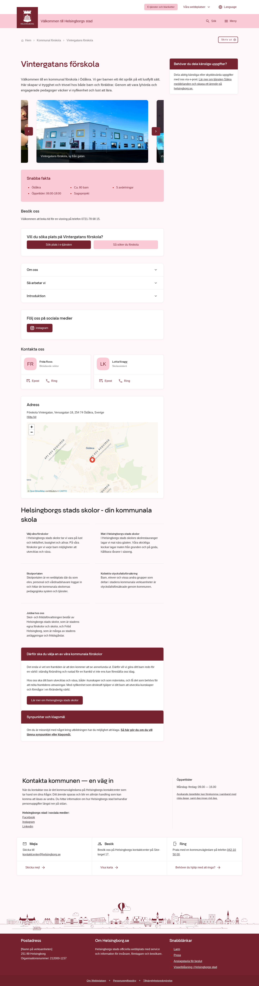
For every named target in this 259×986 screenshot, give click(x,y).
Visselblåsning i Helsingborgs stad (195, 967)
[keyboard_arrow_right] (156, 131)
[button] (92, 460)
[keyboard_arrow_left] (28, 131)
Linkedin (27, 826)
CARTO (63, 490)
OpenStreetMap (37, 490)
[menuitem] (161, 7)
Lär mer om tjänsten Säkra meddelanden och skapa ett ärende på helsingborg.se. (203, 84)
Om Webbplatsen (96, 980)
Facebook (28, 817)
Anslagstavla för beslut (188, 961)
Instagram (28, 821)
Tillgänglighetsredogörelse (157, 980)
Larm (177, 949)
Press (177, 955)
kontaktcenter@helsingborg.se (42, 854)
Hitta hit (31, 417)
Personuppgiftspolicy (124, 980)
